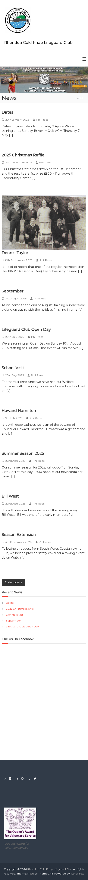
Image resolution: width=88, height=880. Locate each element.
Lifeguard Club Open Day (26, 329)
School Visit (13, 368)
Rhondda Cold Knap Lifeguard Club (38, 42)
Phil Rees (42, 119)
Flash (30, 873)
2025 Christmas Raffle (23, 155)
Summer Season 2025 (23, 453)
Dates (7, 112)
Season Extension (19, 534)
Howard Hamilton (19, 410)
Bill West (10, 496)
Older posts (13, 582)
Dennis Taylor (15, 252)
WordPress (77, 873)
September (12, 291)
